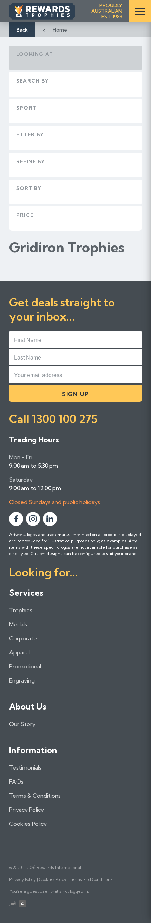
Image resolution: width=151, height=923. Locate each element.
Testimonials (25, 767)
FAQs (16, 781)
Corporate (23, 638)
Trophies (20, 610)
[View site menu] (140, 11)
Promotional (25, 666)
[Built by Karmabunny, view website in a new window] (13, 904)
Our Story (22, 723)
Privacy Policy (26, 809)
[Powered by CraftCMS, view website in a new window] (22, 904)
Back (22, 30)
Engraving (22, 680)
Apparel (19, 652)
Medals (18, 624)
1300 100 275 (64, 419)
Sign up (75, 394)
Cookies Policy (28, 823)
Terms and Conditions (91, 879)
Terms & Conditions (35, 795)
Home (60, 30)
